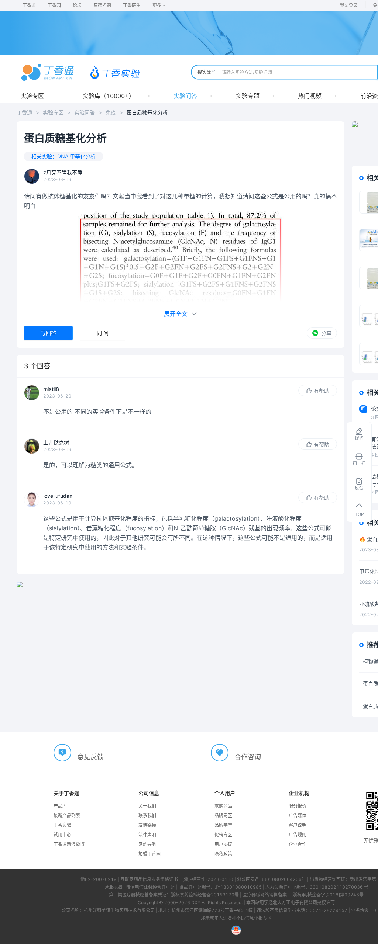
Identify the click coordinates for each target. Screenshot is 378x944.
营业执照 (113, 887)
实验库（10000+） (109, 96)
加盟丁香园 (149, 854)
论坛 (77, 5)
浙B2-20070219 (98, 879)
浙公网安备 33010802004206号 (271, 879)
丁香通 (29, 5)
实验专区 (32, 96)
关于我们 (147, 806)
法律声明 (147, 834)
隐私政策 (223, 854)
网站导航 (147, 844)
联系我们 (147, 815)
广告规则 (297, 834)
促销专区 (223, 834)
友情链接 (147, 825)
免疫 (111, 112)
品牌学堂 (223, 825)
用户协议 (223, 844)
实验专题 (248, 96)
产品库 (60, 806)
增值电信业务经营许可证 (150, 887)
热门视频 (310, 96)
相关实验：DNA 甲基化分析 (63, 156)
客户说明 (297, 825)
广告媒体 (297, 815)
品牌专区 (223, 815)
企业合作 (297, 844)
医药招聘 (102, 5)
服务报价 (297, 806)
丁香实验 (62, 825)
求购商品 (223, 806)
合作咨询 (247, 757)
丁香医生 (132, 5)
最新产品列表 (67, 815)
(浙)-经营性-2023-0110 (207, 879)
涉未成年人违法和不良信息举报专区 (236, 918)
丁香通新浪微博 (69, 844)
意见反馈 (90, 757)
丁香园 (54, 5)
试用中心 (62, 834)
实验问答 (185, 96)
